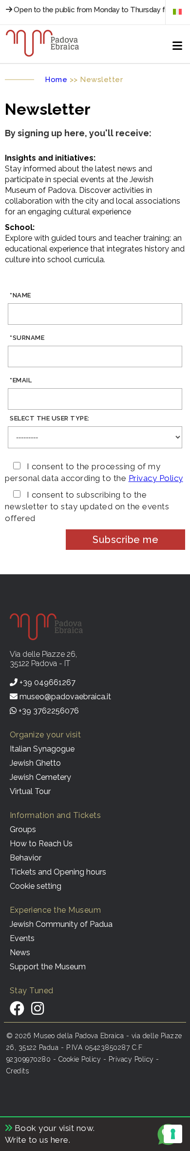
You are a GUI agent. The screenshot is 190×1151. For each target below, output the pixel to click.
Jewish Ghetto (35, 763)
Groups (23, 829)
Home (56, 79)
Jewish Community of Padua (61, 924)
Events (22, 938)
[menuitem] (177, 12)
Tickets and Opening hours (58, 872)
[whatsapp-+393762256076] (170, 1144)
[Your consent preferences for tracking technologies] (173, 1134)
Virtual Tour (30, 791)
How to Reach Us (41, 843)
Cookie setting (35, 886)
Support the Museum (48, 966)
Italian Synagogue (42, 748)
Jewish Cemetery (40, 777)
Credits (17, 1071)
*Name (20, 295)
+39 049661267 (47, 682)
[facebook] (17, 1008)
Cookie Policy (79, 1059)
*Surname (27, 337)
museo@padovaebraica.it (64, 696)
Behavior (25, 857)
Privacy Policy (156, 478)
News (20, 952)
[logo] (42, 44)
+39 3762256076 (48, 710)
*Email (21, 380)
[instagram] (37, 1008)
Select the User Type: (50, 418)
